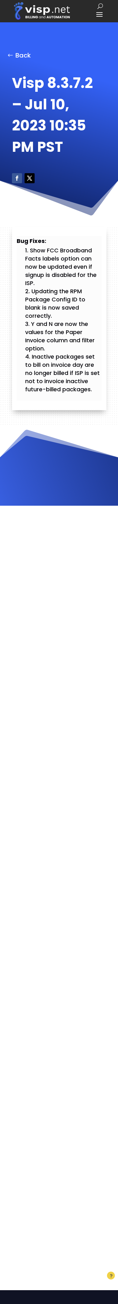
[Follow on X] (30, 178)
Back (23, 55)
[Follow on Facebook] (17, 178)
